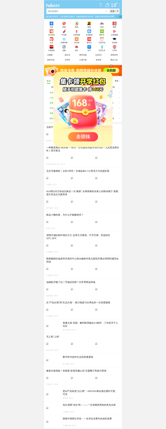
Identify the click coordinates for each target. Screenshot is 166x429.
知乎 (89, 50)
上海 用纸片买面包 (67, 17)
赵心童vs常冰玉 (52, 17)
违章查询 (114, 55)
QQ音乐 (98, 55)
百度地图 (76, 35)
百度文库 (102, 50)
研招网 (114, 42)
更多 (116, 81)
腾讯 (76, 27)
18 (113, 5)
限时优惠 (83, 55)
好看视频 (114, 35)
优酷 (64, 50)
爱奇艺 (101, 35)
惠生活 (67, 55)
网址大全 (114, 60)
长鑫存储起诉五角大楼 (84, 17)
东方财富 (51, 35)
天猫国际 (51, 50)
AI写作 (67, 60)
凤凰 (64, 27)
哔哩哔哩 (64, 42)
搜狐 (89, 27)
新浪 (102, 27)
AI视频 (50, 55)
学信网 (64, 35)
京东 (51, 42)
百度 (51, 27)
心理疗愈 (83, 60)
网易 (114, 27)
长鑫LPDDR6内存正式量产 (105, 17)
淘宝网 (76, 42)
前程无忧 (50, 60)
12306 (114, 50)
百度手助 (102, 42)
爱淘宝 (89, 42)
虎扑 (76, 50)
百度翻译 (89, 35)
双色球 (98, 60)
